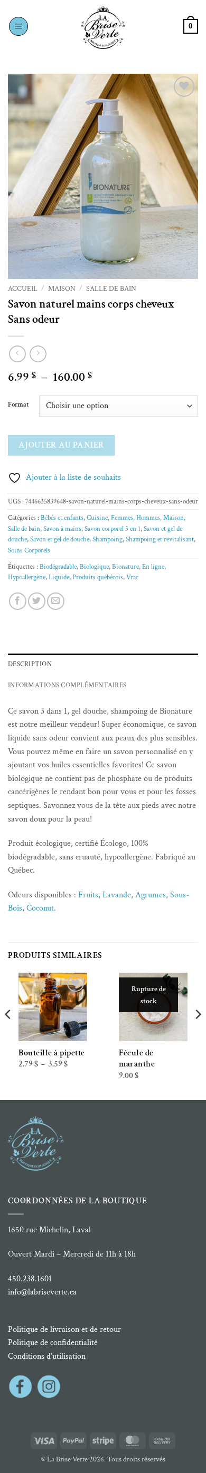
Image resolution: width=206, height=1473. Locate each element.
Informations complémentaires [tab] (67, 685)
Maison (62, 288)
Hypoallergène (26, 577)
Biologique (94, 566)
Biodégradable (58, 566)
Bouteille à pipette (51, 1053)
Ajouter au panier (61, 445)
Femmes (122, 517)
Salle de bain (111, 288)
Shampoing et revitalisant (160, 539)
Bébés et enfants (62, 517)
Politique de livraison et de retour (64, 1329)
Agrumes (150, 895)
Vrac (132, 577)
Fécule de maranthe (137, 1058)
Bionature (125, 566)
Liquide (59, 577)
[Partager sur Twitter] (36, 601)
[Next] (197, 1035)
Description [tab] (30, 664)
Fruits (88, 895)
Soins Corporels (29, 550)
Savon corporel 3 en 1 (113, 529)
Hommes (148, 517)
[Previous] (8, 1035)
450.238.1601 (30, 1278)
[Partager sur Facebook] (17, 601)
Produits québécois (97, 577)
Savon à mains (62, 529)
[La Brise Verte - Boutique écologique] (103, 27)
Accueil (23, 288)
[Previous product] (38, 353)
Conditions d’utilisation (47, 1356)
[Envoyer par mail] (55, 601)
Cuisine (97, 517)
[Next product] (17, 353)
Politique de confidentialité (53, 1342)
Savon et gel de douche (59, 539)
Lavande (116, 895)
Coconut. (41, 908)
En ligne (153, 566)
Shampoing (107, 539)
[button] (18, 26)
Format (18, 405)
